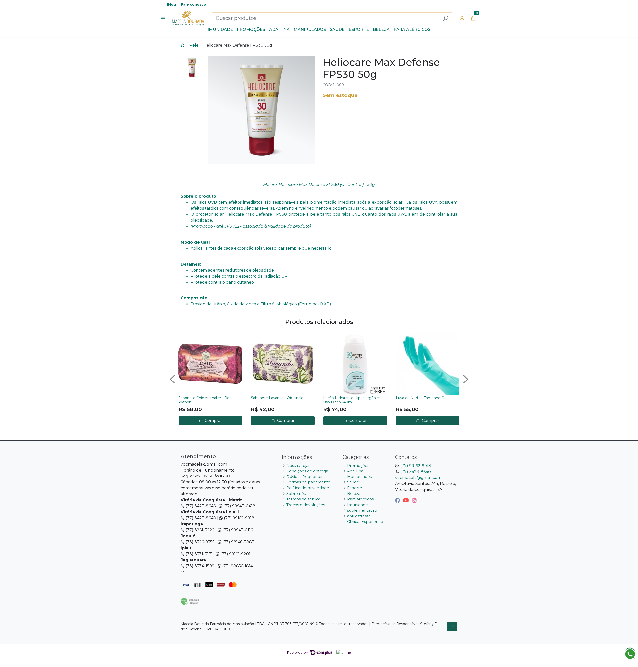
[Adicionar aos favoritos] (184, 337)
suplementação (362, 510)
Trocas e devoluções (305, 504)
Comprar (213, 420)
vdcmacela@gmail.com (418, 477)
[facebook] (398, 500)
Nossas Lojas (298, 465)
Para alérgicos (412, 29)
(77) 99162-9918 (415, 465)
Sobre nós (296, 493)
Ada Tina (279, 29)
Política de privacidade (307, 487)
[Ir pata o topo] (452, 626)
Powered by (298, 652)
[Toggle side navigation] (164, 18)
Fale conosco (193, 4)
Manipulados (310, 29)
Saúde (337, 29)
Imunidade (220, 29)
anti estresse (359, 516)
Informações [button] (297, 457)
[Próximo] (465, 379)
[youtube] (406, 500)
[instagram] (414, 500)
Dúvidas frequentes (304, 476)
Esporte (359, 29)
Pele (194, 45)
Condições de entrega (307, 471)
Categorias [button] (355, 457)
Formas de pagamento (308, 482)
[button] (462, 18)
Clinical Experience (365, 521)
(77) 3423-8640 (415, 471)
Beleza (381, 29)
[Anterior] (173, 379)
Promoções (251, 29)
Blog (171, 4)
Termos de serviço (303, 499)
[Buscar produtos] (445, 18)
